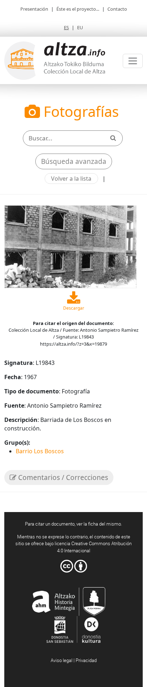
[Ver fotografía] (70, 246)
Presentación (34, 9)
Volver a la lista (71, 178)
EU (80, 27)
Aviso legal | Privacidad (74, 660)
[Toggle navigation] (133, 61)
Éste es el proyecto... (77, 9)
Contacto (117, 9)
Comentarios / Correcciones (62, 477)
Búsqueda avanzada (73, 161)
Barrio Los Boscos (40, 451)
